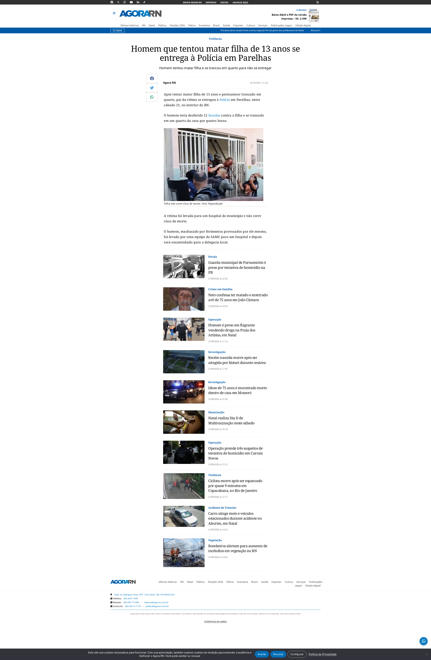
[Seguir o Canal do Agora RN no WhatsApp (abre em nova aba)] (424, 641)
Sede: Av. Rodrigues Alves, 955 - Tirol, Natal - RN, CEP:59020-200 (144, 594)
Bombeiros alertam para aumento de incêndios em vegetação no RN (237, 548)
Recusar (278, 654)
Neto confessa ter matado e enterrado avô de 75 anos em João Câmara (238, 297)
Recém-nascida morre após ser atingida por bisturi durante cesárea (237, 360)
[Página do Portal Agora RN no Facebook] (113, 2)
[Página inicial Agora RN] (123, 582)
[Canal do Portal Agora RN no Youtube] (133, 2)
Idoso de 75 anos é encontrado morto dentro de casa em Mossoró (237, 390)
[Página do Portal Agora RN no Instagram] (126, 2)
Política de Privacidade (323, 654)
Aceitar (262, 654)
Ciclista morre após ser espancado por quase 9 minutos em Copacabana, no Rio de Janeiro (235, 485)
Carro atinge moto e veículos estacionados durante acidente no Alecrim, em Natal (235, 518)
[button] (114, 13)
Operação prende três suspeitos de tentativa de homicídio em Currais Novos (235, 453)
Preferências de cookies (215, 621)
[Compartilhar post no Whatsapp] (152, 97)
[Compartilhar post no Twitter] (152, 87)
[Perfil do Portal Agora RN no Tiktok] (146, 2)
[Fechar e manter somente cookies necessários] (426, 654)
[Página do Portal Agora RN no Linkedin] (140, 2)
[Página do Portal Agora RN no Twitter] (120, 2)
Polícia (225, 99)
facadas (214, 115)
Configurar (297, 654)
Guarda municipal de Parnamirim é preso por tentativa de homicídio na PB (237, 267)
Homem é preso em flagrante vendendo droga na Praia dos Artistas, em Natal (231, 330)
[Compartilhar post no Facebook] (152, 78)
